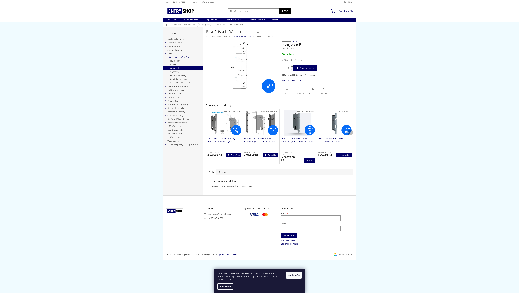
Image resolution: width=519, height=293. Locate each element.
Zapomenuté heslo (289, 244)
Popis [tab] (211, 172)
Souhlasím (294, 275)
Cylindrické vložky (175, 115)
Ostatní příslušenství (179, 79)
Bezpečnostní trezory (177, 122)
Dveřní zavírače (174, 93)
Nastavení (225, 286)
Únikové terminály (175, 108)
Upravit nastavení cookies (229, 254)
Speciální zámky (174, 50)
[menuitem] (172, 20)
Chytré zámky (173, 46)
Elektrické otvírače (175, 90)
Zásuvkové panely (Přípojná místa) (182, 144)
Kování (170, 53)
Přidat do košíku (307, 68)
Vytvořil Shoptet (346, 254)
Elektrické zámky (174, 42)
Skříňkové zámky (174, 137)
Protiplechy (175, 68)
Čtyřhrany (174, 71)
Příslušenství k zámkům (178, 57)
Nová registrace (288, 240)
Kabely (173, 64)
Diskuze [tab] (222, 172)
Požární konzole (174, 97)
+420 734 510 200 (215, 218)
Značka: (264, 36)
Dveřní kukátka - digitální (178, 119)
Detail (309, 160)
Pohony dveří (173, 101)
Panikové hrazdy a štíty (177, 104)
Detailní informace (290, 80)
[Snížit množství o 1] (292, 69)
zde (229, 279)
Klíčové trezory (174, 126)
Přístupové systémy (176, 111)
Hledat (284, 11)
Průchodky (175, 61)
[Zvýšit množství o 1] (292, 66)
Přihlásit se (289, 235)
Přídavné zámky (174, 133)
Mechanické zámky (176, 39)
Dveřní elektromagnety (177, 86)
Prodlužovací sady (178, 75)
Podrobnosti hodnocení (241, 36)
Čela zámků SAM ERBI (180, 82)
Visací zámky (173, 141)
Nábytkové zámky (175, 130)
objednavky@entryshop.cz (219, 214)
